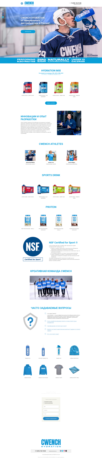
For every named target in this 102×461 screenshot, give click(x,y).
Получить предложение (51, 418)
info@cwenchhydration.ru (77, 4)
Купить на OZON (51, 103)
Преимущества (28, 31)
